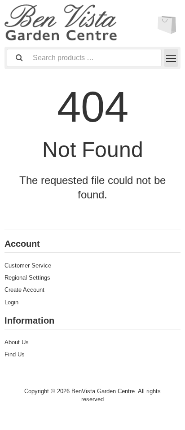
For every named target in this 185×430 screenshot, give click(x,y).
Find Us (14, 354)
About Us (16, 342)
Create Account (24, 289)
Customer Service (27, 265)
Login (11, 302)
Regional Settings (27, 277)
